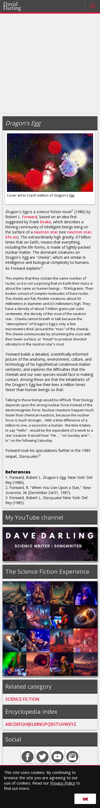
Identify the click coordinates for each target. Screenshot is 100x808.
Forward (29, 216)
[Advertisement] (50, 64)
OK (85, 798)
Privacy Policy (62, 783)
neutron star (46, 231)
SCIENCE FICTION (22, 699)
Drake (45, 221)
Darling (19, 7)
